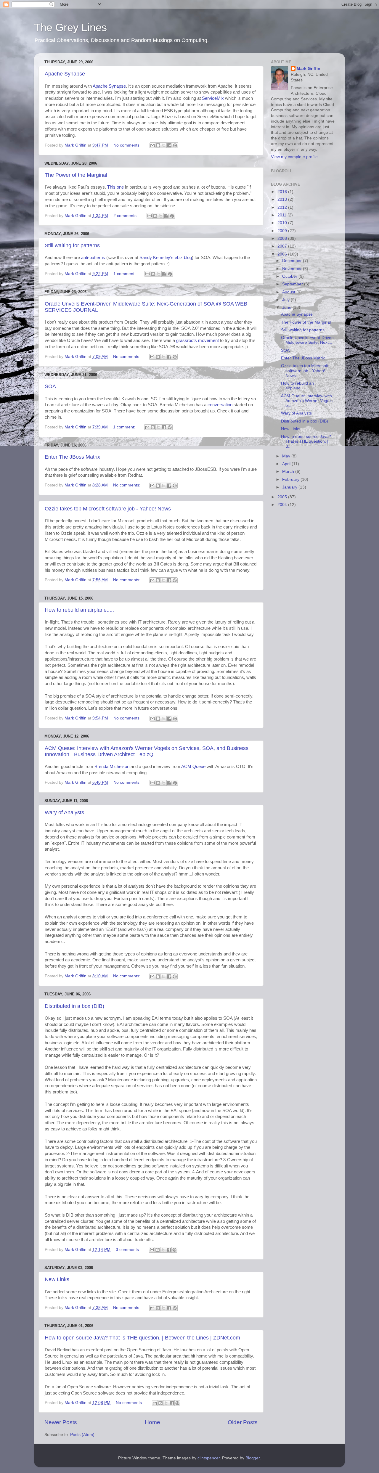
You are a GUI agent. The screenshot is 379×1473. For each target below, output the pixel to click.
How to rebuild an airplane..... (79, 610)
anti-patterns (93, 257)
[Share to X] (164, 145)
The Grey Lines (70, 27)
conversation (220, 404)
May (286, 456)
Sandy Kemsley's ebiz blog (165, 257)
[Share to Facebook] (169, 145)
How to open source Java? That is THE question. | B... (306, 441)
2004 (282, 504)
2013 (282, 199)
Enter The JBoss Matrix (72, 457)
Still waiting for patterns (72, 245)
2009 (282, 231)
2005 (282, 497)
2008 (282, 238)
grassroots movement (197, 340)
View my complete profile (294, 157)
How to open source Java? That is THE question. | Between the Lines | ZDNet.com (142, 1338)
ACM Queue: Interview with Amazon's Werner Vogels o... (307, 401)
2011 (282, 215)
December (292, 260)
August (289, 292)
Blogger (252, 1458)
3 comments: (128, 1249)
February (291, 479)
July (286, 300)
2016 (282, 191)
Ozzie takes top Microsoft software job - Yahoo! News (108, 509)
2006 (282, 254)
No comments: (127, 145)
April (287, 464)
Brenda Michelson (111, 766)
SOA (50, 386)
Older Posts (243, 1422)
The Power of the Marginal (76, 175)
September (293, 284)
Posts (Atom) (82, 1434)
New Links (57, 1279)
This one (115, 187)
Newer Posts (60, 1422)
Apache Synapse (65, 74)
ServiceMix (213, 98)
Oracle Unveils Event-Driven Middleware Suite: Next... (307, 340)
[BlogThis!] (158, 145)
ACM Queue (193, 766)
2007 (282, 246)
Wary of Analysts (64, 812)
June (287, 307)
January (290, 487)
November (292, 268)
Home (152, 1422)
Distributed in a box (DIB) (74, 1006)
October (290, 276)
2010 (282, 223)
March (288, 471)
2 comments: (126, 215)
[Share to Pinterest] (175, 145)
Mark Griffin (308, 68)
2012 (282, 207)
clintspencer (208, 1458)
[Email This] (152, 145)
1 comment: (125, 274)
